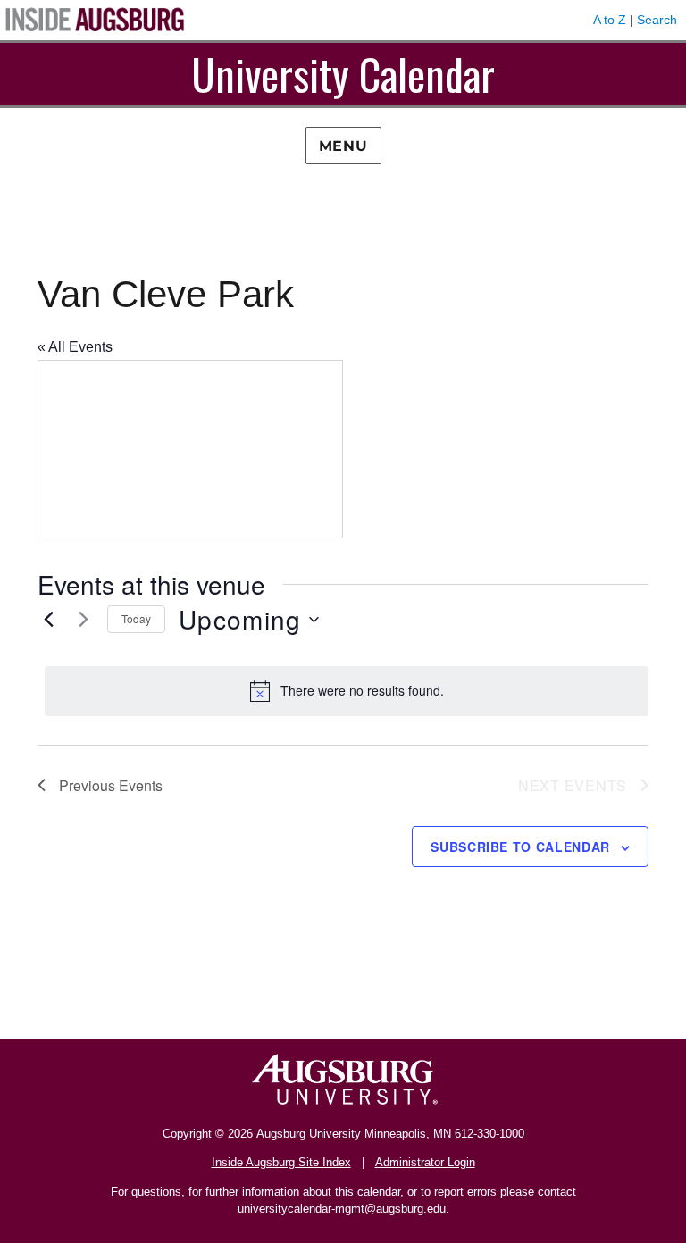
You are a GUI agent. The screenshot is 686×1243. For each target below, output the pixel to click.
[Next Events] (83, 619)
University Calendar (343, 73)
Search (657, 20)
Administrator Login (425, 1162)
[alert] (346, 691)
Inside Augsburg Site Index (281, 1162)
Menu (343, 146)
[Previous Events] (48, 619)
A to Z (609, 20)
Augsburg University (308, 1133)
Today (136, 618)
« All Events (75, 347)
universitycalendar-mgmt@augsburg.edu (342, 1208)
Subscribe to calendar (520, 846)
